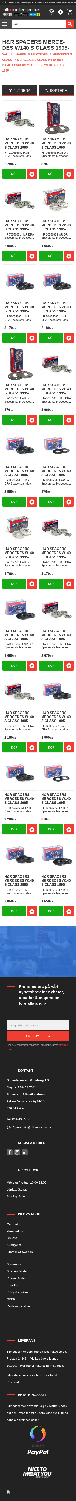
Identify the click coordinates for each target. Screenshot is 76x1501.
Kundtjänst (14, 1245)
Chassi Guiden (16, 1278)
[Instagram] (17, 1152)
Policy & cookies (17, 1292)
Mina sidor (14, 1224)
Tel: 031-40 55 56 (18, 1119)
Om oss (12, 1238)
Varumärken (15, 1231)
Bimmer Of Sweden (20, 1251)
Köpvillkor (13, 1285)
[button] (6, 24)
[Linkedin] (25, 1152)
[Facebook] (10, 1152)
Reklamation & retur (20, 1306)
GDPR (11, 1299)
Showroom (14, 1264)
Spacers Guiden (17, 1271)
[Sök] (70, 24)
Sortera (58, 90)
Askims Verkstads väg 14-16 (26, 1101)
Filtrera (22, 90)
